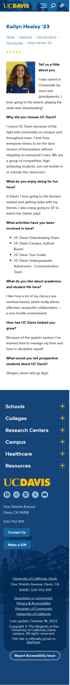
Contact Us (17, 532)
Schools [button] (15, 406)
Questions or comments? (33, 598)
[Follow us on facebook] (7, 494)
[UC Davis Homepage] (16, 6)
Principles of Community (33, 608)
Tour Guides (14, 43)
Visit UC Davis (46, 37)
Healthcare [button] (18, 454)
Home (10, 37)
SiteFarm (33, 642)
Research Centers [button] (27, 430)
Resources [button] (18, 466)
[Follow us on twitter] (35, 494)
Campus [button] (15, 442)
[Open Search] (53, 5)
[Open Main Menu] (43, 5)
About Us (25, 37)
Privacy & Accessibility (34, 603)
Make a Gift (17, 544)
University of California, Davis (35, 578)
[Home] (27, 482)
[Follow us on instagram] (16, 494)
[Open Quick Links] (62, 5)
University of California (33, 613)
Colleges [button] (16, 418)
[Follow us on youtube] (44, 494)
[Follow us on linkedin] (25, 494)
